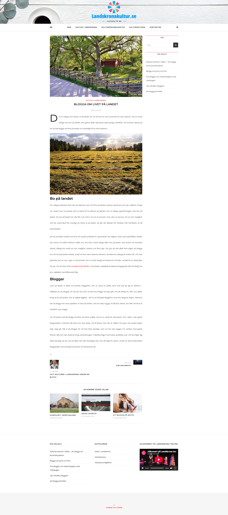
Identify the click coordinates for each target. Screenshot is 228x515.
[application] (159, 459)
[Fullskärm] (175, 468)
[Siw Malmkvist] (137, 362)
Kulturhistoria (137, 27)
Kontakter (155, 27)
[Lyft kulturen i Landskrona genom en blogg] (54, 364)
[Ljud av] (171, 468)
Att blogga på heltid (123, 415)
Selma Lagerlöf (89, 413)
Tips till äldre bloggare (155, 86)
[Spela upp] (143, 468)
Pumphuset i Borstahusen (63, 415)
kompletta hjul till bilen (80, 266)
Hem (69, 27)
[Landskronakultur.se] (114, 10)
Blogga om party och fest (156, 71)
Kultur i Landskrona (86, 27)
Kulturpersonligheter (113, 27)
